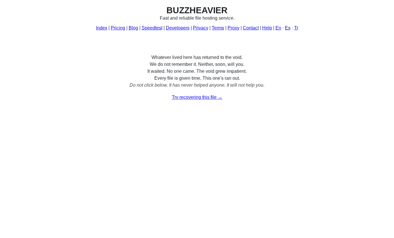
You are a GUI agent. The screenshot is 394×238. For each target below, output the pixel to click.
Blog (133, 27)
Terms (218, 27)
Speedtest (152, 27)
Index (101, 27)
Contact (251, 27)
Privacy (200, 27)
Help (267, 27)
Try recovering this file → (197, 97)
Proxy (233, 27)
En (278, 27)
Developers (178, 27)
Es (287, 27)
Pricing (118, 27)
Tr (296, 27)
